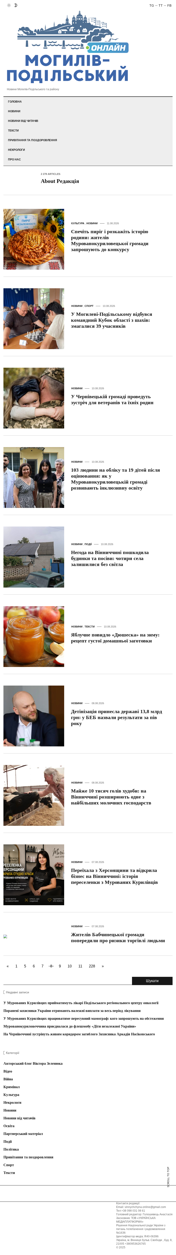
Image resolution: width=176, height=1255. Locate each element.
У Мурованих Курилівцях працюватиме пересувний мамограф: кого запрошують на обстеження (83, 1018)
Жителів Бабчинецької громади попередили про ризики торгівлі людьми (118, 937)
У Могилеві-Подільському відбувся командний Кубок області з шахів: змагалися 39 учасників (111, 320)
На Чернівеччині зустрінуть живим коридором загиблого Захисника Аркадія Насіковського (79, 1034)
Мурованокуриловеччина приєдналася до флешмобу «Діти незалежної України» (69, 1026)
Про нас (14, 159)
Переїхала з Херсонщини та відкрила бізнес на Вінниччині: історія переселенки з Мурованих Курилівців (114, 876)
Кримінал (11, 1087)
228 (92, 966)
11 (80, 966)
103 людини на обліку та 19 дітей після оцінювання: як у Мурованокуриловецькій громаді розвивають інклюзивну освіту (115, 479)
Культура (77, 223)
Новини (14, 111)
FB (169, 5)
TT (161, 5)
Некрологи (16, 149)
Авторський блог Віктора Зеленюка (33, 1063)
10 (70, 966)
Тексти (13, 130)
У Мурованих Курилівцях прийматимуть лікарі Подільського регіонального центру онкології (80, 1003)
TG (151, 5)
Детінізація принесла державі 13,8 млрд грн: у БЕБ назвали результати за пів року (116, 717)
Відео (7, 1071)
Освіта (8, 1126)
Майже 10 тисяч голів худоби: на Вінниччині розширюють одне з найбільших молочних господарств (111, 797)
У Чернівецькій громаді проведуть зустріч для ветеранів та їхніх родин (112, 399)
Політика (11, 1149)
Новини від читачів (23, 121)
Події (88, 544)
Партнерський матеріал (23, 1134)
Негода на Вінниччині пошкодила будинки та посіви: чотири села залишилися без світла (110, 558)
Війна (8, 1079)
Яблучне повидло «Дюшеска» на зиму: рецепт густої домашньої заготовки (115, 638)
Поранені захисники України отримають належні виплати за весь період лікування (72, 1011)
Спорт (89, 306)
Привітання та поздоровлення (32, 140)
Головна (15, 101)
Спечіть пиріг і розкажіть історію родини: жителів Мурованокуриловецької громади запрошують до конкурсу (109, 240)
